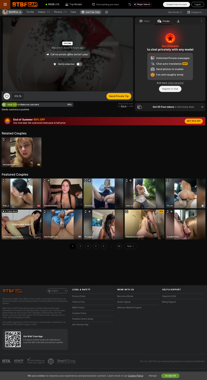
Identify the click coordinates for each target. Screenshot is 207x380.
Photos (60, 12)
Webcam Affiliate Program (129, 307)
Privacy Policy (78, 296)
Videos (44, 12)
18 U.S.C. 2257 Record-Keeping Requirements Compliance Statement (172, 361)
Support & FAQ (169, 296)
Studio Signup (124, 302)
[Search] (130, 4)
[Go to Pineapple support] (51, 361)
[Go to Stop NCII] (66, 361)
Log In (198, 4)
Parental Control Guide (82, 319)
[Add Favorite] (7, 96)
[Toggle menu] (5, 4)
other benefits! (176, 83)
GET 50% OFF (194, 121)
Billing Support (169, 302)
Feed (73, 12)
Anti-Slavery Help (80, 324)
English (54, 291)
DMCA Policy (78, 307)
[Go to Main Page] (26, 4)
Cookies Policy (79, 313)
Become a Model (125, 296)
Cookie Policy (135, 375)
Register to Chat (170, 89)
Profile (30, 12)
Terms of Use (78, 302)
